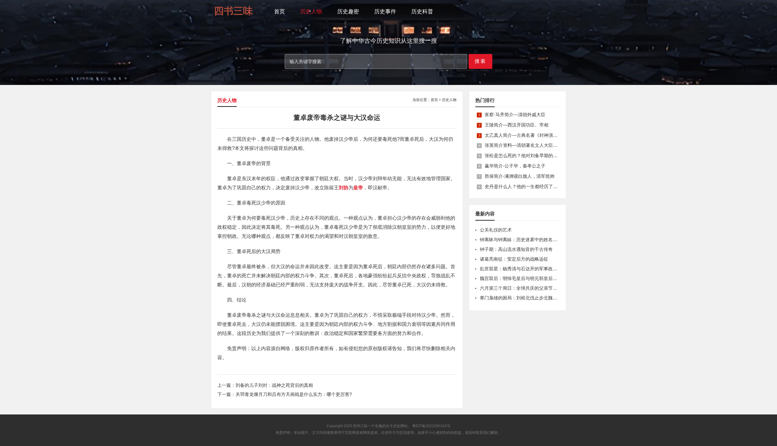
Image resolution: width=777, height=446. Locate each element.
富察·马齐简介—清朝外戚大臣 (515, 114)
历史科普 (422, 11)
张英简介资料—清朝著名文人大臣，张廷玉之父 (532, 145)
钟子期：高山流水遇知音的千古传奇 (516, 249)
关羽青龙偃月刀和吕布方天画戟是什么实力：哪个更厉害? (294, 394)
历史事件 (385, 11)
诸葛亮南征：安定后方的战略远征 (514, 259)
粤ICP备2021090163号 (431, 426)
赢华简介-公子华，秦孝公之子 (515, 165)
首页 (279, 11)
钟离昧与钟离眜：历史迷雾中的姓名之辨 (521, 239)
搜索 (480, 61)
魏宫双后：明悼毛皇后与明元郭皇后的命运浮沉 (527, 278)
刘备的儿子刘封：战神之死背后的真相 (274, 385)
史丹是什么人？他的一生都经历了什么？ (526, 186)
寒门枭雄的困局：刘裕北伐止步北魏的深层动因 (527, 297)
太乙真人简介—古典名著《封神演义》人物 (528, 135)
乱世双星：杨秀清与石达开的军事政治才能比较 (527, 268)
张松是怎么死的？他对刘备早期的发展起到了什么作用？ (542, 155)
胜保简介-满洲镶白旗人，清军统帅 (520, 176)
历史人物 (311, 11)
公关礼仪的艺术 (496, 229)
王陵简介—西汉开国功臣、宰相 (516, 124)
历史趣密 (348, 11)
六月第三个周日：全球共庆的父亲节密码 (521, 288)
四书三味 (360, 426)
